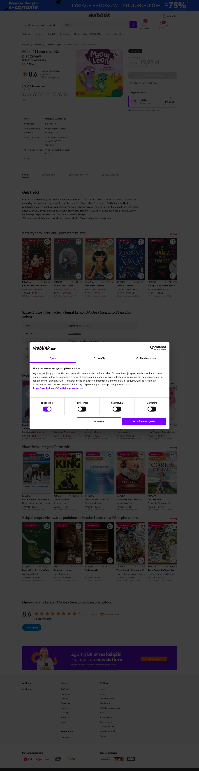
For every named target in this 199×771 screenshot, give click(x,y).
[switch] (82, 409)
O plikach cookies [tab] (146, 358)
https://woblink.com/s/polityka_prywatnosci (58, 388)
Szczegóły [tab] (99, 358)
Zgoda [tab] (52, 358)
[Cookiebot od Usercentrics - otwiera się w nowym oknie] (152, 348)
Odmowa (99, 421)
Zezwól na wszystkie (144, 421)
